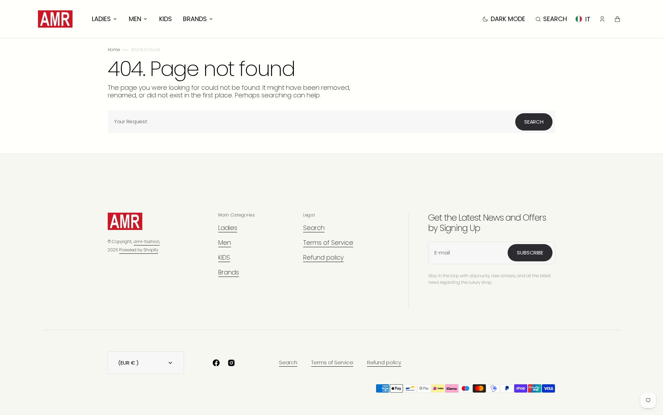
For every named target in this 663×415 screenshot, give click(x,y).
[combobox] (331, 121)
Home (114, 49)
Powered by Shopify (138, 250)
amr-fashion (147, 241)
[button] (551, 19)
